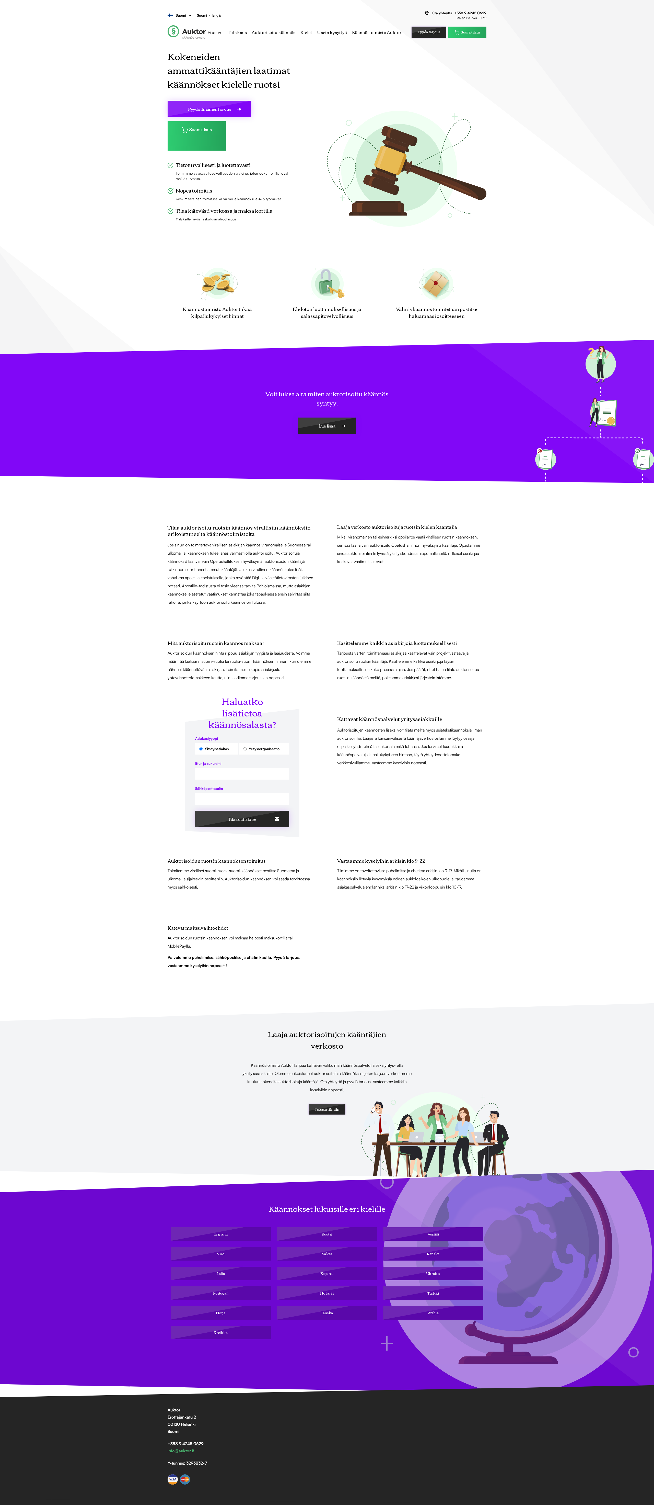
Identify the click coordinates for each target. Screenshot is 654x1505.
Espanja (327, 1273)
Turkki (433, 1293)
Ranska (433, 1253)
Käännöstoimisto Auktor (376, 32)
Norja (220, 1312)
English (218, 15)
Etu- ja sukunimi (208, 763)
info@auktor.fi (181, 1450)
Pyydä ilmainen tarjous (209, 109)
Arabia (433, 1312)
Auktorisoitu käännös (273, 32)
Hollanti (327, 1293)
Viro (221, 1253)
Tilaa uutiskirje (242, 819)
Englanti (221, 1234)
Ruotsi (327, 1234)
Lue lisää (327, 426)
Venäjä (433, 1234)
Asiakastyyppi (206, 738)
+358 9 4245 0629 (470, 13)
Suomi (202, 15)
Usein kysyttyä (332, 32)
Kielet (306, 32)
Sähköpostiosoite (209, 788)
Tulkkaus (237, 32)
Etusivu (215, 32)
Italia (221, 1273)
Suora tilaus (470, 32)
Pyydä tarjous (429, 31)
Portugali (221, 1293)
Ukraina (433, 1273)
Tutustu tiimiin (327, 1109)
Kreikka (221, 1332)
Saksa (327, 1253)
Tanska (327, 1312)
